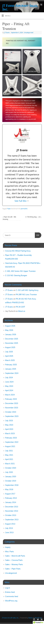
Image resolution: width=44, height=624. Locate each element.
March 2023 (10, 433)
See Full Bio (21, 200)
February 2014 (11, 498)
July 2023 (9, 420)
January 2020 (10, 476)
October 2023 (10, 412)
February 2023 (11, 438)
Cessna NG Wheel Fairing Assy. (18, 251)
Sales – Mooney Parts (14, 564)
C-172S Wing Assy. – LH (33, 217)
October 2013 (10, 515)
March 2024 (10, 395)
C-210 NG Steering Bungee (16, 275)
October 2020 (10, 468)
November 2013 (11, 511)
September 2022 (11, 442)
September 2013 (11, 519)
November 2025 (11, 343)
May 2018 (9, 489)
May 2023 (9, 425)
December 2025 (11, 339)
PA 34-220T (20, 307)
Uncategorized (28, 32)
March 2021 (10, 464)
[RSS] (41, 5)
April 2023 (9, 429)
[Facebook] (34, 5)
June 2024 (9, 382)
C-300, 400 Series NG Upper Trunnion (20, 271)
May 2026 (9, 330)
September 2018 (11, 485)
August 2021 (10, 446)
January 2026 (10, 334)
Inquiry (8, 547)
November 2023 (11, 408)
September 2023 (11, 416)
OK (37, 235)
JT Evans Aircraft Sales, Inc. (20, 7)
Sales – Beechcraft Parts (15, 556)
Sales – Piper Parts (13, 569)
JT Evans (7, 32)
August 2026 (10, 326)
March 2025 (10, 360)
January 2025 (10, 369)
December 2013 (11, 507)
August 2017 (10, 494)
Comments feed (11, 596)
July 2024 (9, 377)
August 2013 (10, 524)
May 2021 (9, 455)
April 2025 (9, 356)
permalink (24, 209)
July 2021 (9, 451)
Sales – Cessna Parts (14, 560)
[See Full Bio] (28, 201)
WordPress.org (11, 601)
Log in (7, 588)
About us (21, 311)
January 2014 (10, 502)
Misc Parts (9, 551)
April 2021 (9, 459)
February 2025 (11, 365)
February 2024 (11, 399)
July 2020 (9, 472)
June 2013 (9, 532)
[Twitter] (37, 5)
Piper (9, 209)
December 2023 (11, 403)
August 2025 (10, 347)
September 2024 (11, 373)
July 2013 (9, 528)
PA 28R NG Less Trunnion (26, 294)
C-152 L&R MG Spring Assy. (27, 290)
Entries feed (10, 592)
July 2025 (9, 352)
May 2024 (9, 386)
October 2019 (10, 481)
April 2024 (9, 390)
